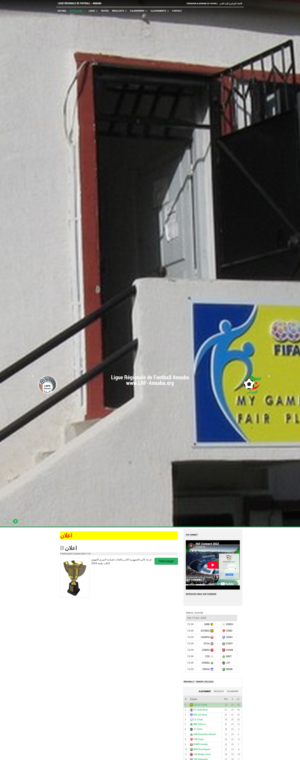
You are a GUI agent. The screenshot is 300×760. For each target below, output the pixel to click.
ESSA (207, 643)
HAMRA (205, 637)
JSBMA (205, 649)
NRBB (229, 669)
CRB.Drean (198, 739)
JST (228, 662)
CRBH (229, 637)
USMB (229, 649)
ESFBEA (205, 630)
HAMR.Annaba (200, 744)
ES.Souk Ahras (200, 709)
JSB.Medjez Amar (202, 754)
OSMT (229, 643)
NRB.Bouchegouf (201, 749)
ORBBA (206, 662)
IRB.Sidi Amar (200, 714)
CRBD (229, 630)
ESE (207, 656)
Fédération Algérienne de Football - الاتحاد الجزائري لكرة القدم (214, 3)
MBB (207, 624)
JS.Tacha (197, 729)
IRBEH (229, 624)
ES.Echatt (198, 719)
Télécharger (166, 561)
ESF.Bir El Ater (200, 704)
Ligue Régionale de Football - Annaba (79, 3)
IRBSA (206, 669)
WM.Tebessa (199, 724)
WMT (229, 656)
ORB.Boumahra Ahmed (204, 734)
